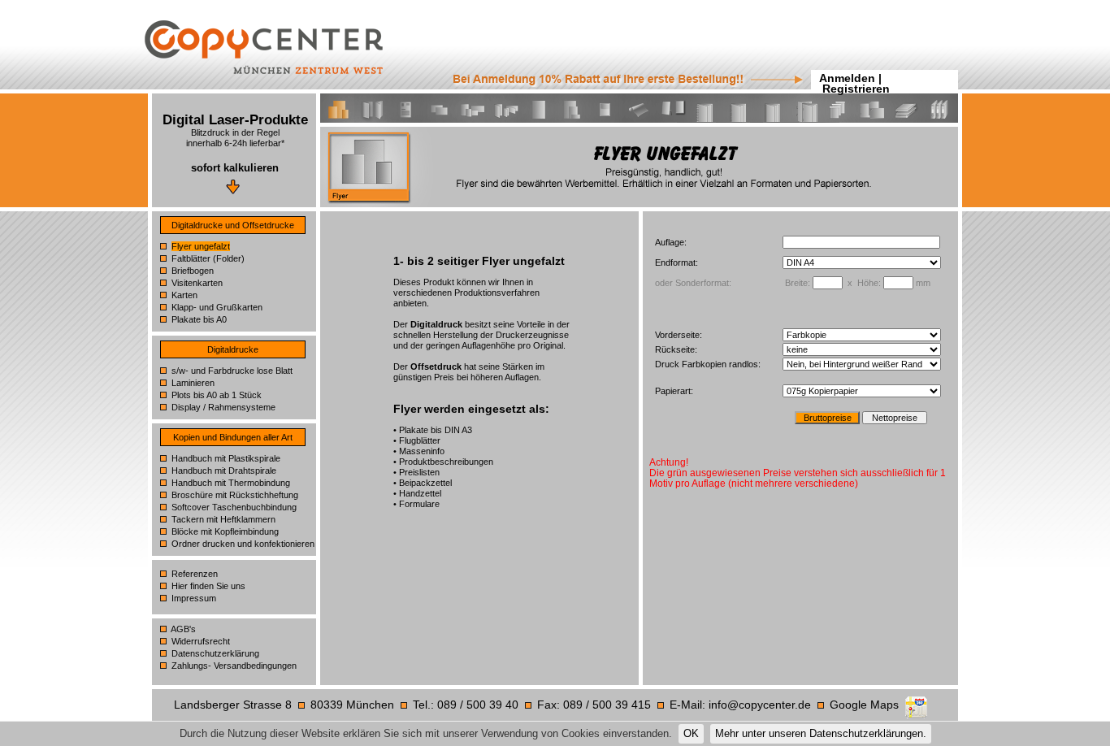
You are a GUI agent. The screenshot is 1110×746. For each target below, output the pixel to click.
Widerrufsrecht (200, 641)
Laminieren (193, 383)
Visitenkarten (197, 283)
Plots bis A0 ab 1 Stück (216, 395)
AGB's (183, 629)
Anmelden (847, 78)
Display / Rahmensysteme (223, 407)
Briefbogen (192, 270)
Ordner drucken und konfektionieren (242, 544)
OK (691, 733)
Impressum (193, 598)
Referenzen (194, 574)
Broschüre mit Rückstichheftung (234, 495)
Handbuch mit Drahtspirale (223, 470)
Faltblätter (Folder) (208, 258)
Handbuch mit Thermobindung (230, 483)
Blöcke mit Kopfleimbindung (225, 531)
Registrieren (856, 88)
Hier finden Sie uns (208, 586)
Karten (184, 295)
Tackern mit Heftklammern (223, 519)
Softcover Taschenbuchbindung (234, 507)
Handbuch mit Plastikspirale (225, 458)
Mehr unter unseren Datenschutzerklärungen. (820, 733)
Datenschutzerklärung (215, 653)
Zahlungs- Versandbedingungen (234, 665)
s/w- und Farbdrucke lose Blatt (232, 370)
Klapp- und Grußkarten (216, 307)
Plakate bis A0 (199, 319)
